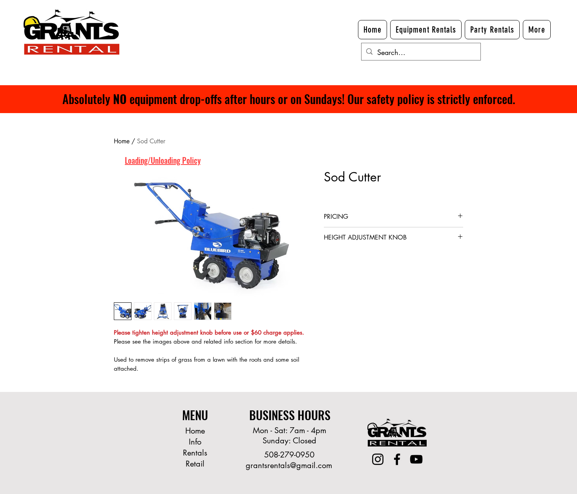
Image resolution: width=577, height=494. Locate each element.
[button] (537, 29)
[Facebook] (397, 459)
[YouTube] (416, 459)
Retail (195, 464)
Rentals (195, 453)
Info (195, 442)
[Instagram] (377, 459)
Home (122, 141)
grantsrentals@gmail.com (289, 465)
